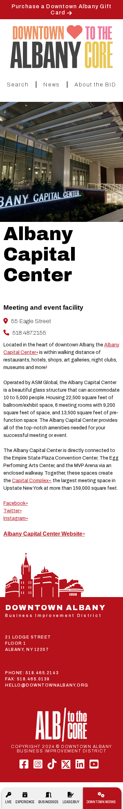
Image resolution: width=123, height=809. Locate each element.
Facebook (14, 503)
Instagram (14, 518)
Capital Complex (30, 480)
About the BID (95, 84)
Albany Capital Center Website (42, 534)
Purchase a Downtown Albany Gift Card (62, 9)
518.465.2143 (42, 672)
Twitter (11, 510)
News (51, 84)
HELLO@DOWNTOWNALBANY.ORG (46, 685)
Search (18, 84)
